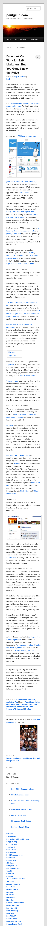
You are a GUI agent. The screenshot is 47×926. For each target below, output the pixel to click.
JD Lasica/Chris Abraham (16, 879)
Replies (27, 709)
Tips (16, 702)
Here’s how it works (27, 375)
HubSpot (9, 876)
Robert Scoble (11, 918)
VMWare (31, 252)
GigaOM (9, 871)
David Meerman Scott (14, 855)
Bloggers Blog (11, 841)
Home (9, 39)
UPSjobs (9, 425)
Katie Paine (10, 887)
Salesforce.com (12, 381)
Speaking (34, 39)
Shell (22, 491)
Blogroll (10, 833)
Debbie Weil (10, 857)
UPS (14, 255)
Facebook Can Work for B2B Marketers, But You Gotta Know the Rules (17, 64)
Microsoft (20, 706)
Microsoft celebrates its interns (18, 455)
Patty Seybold (11, 908)
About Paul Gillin (21, 39)
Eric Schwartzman (13, 868)
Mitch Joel (10, 900)
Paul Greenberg (12, 910)
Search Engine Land (13, 921)
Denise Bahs (11, 860)
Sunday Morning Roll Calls (25, 650)
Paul (8, 79)
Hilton (27, 491)
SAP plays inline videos (15, 217)
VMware (20, 709)
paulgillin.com (17, 15)
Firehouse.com (26, 704)
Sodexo (17, 463)
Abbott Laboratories (32, 702)
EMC (13, 704)
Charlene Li (10, 847)
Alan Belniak (11, 836)
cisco (8, 704)
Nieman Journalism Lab (15, 903)
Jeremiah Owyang (13, 884)
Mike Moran (10, 897)
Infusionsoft (34, 214)
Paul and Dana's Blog (20, 827)
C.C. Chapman (11, 844)
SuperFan (10, 364)
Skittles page (11, 557)
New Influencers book (20, 795)
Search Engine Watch (14, 924)
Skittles (31, 706)
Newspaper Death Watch (21, 821)
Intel (22, 255)
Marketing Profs (12, 889)
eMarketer (10, 863)
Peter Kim (10, 913)
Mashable (10, 892)
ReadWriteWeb (11, 916)
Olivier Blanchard (12, 905)
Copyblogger (11, 852)
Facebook (31, 699)
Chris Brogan (11, 849)
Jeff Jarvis (10, 881)
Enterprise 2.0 (11, 865)
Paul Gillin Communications (22, 789)
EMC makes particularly (27, 136)
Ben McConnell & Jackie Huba (17, 839)
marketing (10, 702)
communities (22, 699)
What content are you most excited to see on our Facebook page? (23, 313)
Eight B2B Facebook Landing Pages (20, 263)
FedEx (18, 704)
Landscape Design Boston (22, 809)
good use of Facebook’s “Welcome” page (21, 181)
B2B (15, 699)
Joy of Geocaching (19, 815)
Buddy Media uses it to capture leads (20, 211)
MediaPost (10, 895)
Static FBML (25, 192)
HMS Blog (10, 873)
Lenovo (9, 255)
